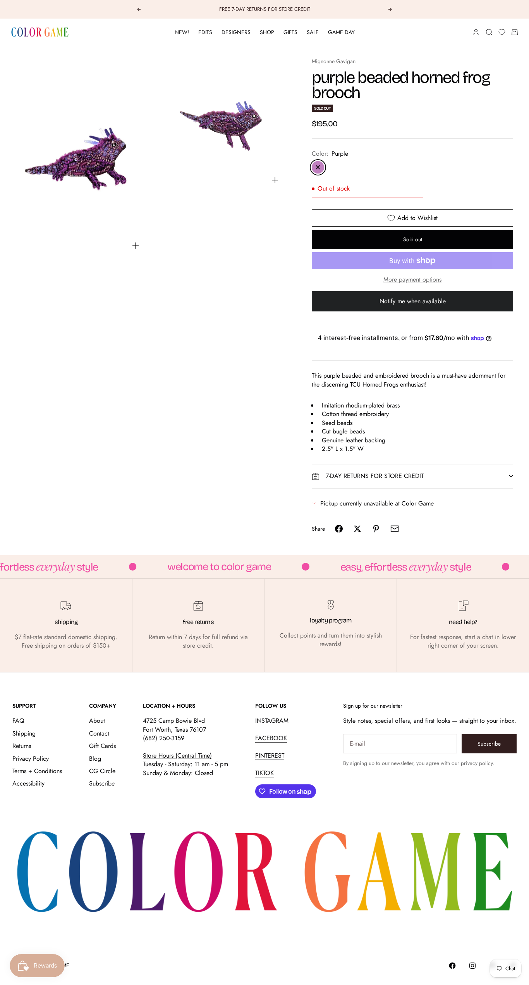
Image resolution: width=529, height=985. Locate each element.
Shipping (24, 733)
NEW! (182, 32)
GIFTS (290, 32)
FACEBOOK (271, 738)
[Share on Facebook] (339, 528)
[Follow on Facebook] (452, 966)
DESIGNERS (236, 32)
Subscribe (102, 783)
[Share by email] (394, 528)
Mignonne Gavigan (334, 61)
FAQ (18, 720)
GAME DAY (341, 32)
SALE (313, 32)
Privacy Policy (30, 758)
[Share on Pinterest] (376, 528)
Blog (95, 758)
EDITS (205, 32)
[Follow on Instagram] (472, 966)
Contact (99, 733)
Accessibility (28, 783)
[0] (502, 32)
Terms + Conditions (37, 771)
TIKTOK (264, 772)
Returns (21, 745)
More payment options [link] (412, 279)
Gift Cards (102, 745)
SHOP (267, 32)
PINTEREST (269, 755)
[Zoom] (135, 245)
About (97, 720)
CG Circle (102, 771)
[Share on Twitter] (357, 528)
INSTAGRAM (272, 720)
